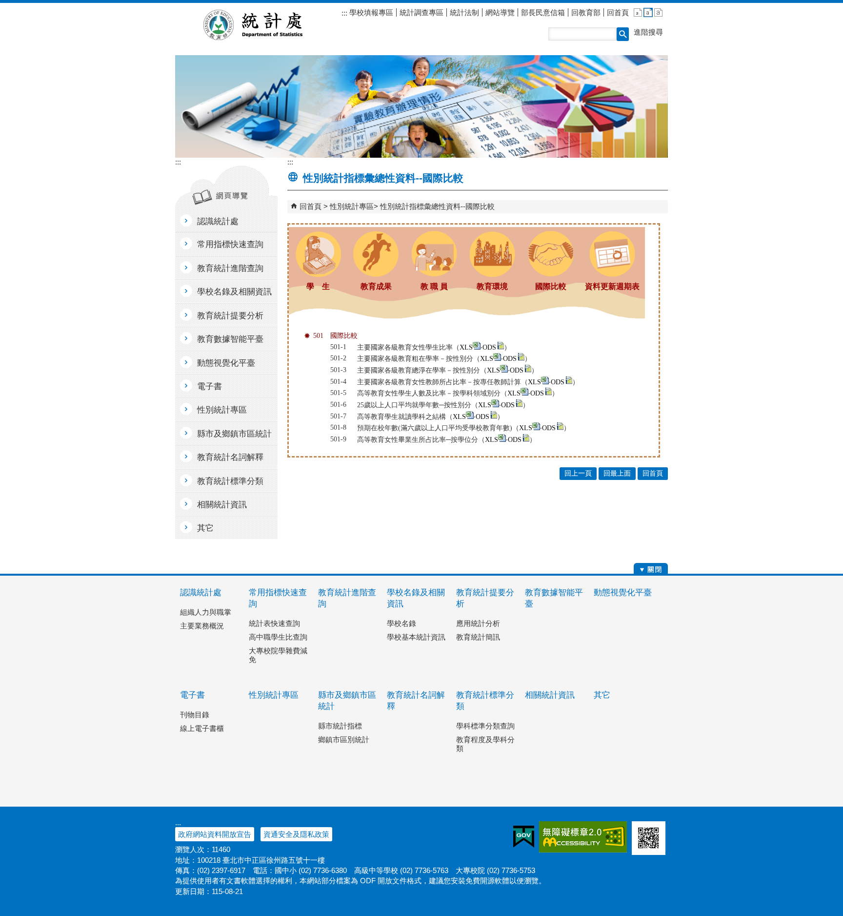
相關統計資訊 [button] (222, 504)
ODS (489, 347)
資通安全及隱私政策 (296, 834)
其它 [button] (205, 528)
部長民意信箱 (543, 12)
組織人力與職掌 (205, 612)
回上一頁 (578, 473)
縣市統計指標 (340, 726)
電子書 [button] (209, 386)
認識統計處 (200, 592)
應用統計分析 (478, 623)
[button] (623, 34)
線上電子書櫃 (202, 728)
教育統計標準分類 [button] (230, 481)
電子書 (192, 695)
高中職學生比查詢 (278, 637)
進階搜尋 (648, 32)
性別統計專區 (352, 206)
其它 (602, 695)
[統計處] (421, 106)
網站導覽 (500, 12)
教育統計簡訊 (478, 637)
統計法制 (464, 12)
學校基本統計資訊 (416, 637)
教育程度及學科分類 (485, 743)
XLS (466, 347)
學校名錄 (401, 623)
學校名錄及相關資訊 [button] (234, 291)
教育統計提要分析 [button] (230, 315)
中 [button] (648, 12)
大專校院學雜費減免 (278, 655)
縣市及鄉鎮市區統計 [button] (234, 433)
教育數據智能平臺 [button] (230, 339)
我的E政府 (523, 837)
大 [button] (658, 12)
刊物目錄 (194, 714)
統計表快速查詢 (274, 623)
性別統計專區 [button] (222, 410)
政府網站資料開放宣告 (214, 834)
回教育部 (586, 12)
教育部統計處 (264, 25)
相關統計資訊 (550, 695)
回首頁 (618, 12)
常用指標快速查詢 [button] (230, 244)
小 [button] (638, 12)
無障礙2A (583, 837)
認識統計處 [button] (218, 221)
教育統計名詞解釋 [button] (230, 457)
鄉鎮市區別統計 (343, 739)
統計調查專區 (421, 12)
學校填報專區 (370, 12)
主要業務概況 (202, 626)
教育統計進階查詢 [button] (230, 268)
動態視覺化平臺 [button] (226, 363)
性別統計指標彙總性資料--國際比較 (437, 206)
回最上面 (617, 473)
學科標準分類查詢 (485, 726)
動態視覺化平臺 (623, 592)
